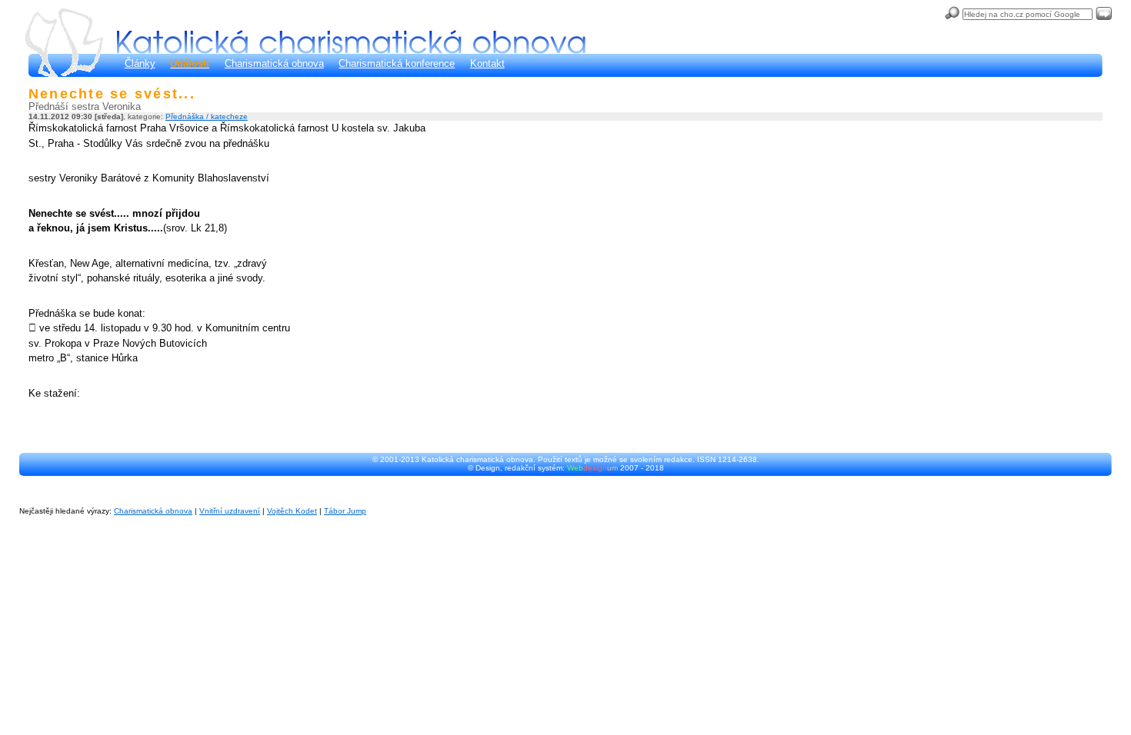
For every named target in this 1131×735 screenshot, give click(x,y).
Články (140, 63)
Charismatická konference (397, 63)
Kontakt (487, 63)
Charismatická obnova (274, 63)
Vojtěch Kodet (292, 511)
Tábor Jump (345, 511)
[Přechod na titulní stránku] (351, 42)
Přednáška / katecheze (206, 116)
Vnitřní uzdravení (229, 511)
